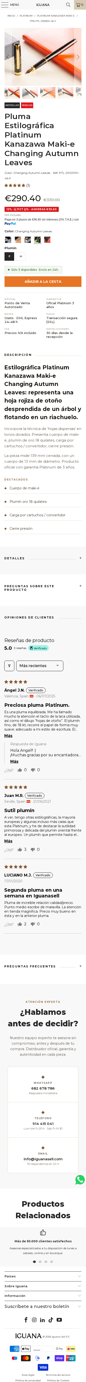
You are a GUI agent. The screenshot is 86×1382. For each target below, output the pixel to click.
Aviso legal (28, 1374)
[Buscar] (68, 5)
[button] (15, 185)
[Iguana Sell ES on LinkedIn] (42, 1320)
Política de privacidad (28, 1380)
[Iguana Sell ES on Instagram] (34, 1320)
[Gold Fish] (47, 239)
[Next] (78, 57)
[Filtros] (9, 666)
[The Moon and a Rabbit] (8, 239)
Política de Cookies (58, 1380)
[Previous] (8, 57)
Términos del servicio (58, 1374)
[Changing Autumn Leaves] (37, 239)
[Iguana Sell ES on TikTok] (51, 1320)
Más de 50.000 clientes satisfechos (43, 1241)
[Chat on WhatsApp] (80, 1181)
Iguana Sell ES (60, 1336)
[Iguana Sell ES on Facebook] (26, 1320)
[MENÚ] (2, 5)
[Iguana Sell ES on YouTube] (59, 1320)
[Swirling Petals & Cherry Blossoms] (27, 239)
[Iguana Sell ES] (43, 5)
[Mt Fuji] (18, 239)
